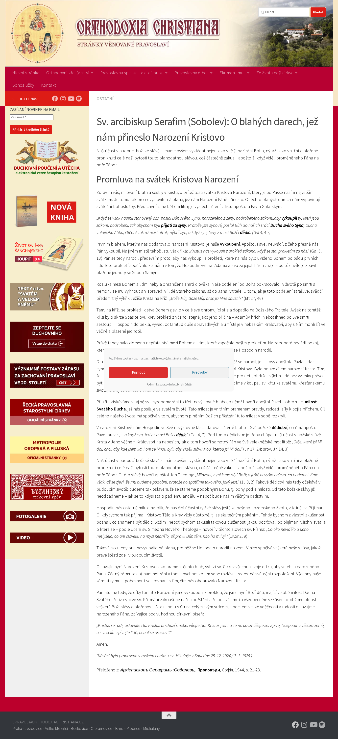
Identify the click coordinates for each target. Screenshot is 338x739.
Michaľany (151, 728)
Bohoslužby (23, 85)
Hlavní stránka (25, 73)
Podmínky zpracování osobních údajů (169, 384)
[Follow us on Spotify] (79, 99)
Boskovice (79, 728)
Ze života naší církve (274, 73)
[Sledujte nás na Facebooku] (55, 99)
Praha (17, 728)
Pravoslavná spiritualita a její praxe (132, 73)
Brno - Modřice (127, 728)
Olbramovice (101, 728)
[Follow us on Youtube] (71, 99)
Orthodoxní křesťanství (67, 73)
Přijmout (138, 372)
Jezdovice (33, 728)
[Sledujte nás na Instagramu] (63, 99)
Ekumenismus (232, 73)
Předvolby (200, 372)
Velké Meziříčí (56, 728)
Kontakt (48, 85)
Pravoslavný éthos (191, 73)
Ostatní (105, 99)
